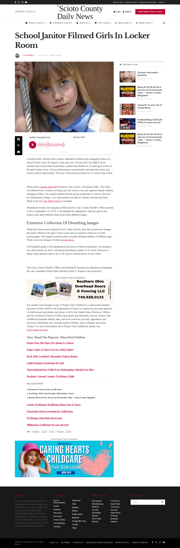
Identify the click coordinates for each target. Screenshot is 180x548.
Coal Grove (115, 501)
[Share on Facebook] (18, 139)
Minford (95, 507)
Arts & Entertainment (59, 502)
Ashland (114, 522)
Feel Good (103, 23)
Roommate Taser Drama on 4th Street (45, 389)
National (56, 527)
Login (118, 12)
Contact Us (161, 2)
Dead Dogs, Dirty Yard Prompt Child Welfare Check (51, 393)
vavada (75, 524)
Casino (56, 506)
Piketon (95, 522)
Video (74, 528)
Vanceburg (115, 507)
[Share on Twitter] (18, 145)
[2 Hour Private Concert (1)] (64, 459)
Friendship (96, 513)
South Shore (115, 513)
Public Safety (36, 23)
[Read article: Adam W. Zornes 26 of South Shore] (127, 109)
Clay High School (52, 201)
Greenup (114, 516)
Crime (44, 431)
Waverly (95, 510)
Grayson (114, 510)
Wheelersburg (97, 504)
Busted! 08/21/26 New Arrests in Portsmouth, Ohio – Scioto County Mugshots (62, 398)
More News (144, 23)
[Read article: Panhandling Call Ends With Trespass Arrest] (127, 124)
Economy (57, 509)
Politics (84, 23)
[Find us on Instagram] (22, 2)
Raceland (114, 519)
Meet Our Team (118, 2)
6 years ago (42, 55)
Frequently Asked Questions (148, 2)
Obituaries (124, 23)
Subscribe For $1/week (150, 12)
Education (57, 513)
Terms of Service (140, 543)
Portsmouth (96, 501)
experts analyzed (48, 186)
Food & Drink (59, 520)
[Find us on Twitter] (19, 2)
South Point (115, 504)
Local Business (59, 523)
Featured (60, 431)
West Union (96, 519)
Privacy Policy (123, 543)
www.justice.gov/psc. (38, 329)
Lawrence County (62, 23)
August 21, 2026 (145, 79)
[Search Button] (164, 23)
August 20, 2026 (145, 146)
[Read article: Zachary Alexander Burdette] (127, 76)
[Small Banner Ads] (70, 290)
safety (69, 431)
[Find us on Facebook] (15, 2)
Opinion (75, 507)
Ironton (95, 516)
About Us (54, 543)
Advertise (65, 543)
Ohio (74, 504)
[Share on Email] (18, 152)
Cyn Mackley (28, 55)
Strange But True (79, 521)
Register (128, 12)
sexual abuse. (68, 240)
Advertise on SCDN (130, 2)
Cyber (52, 431)
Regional (75, 518)
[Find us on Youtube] (26, 2)
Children (36, 431)
